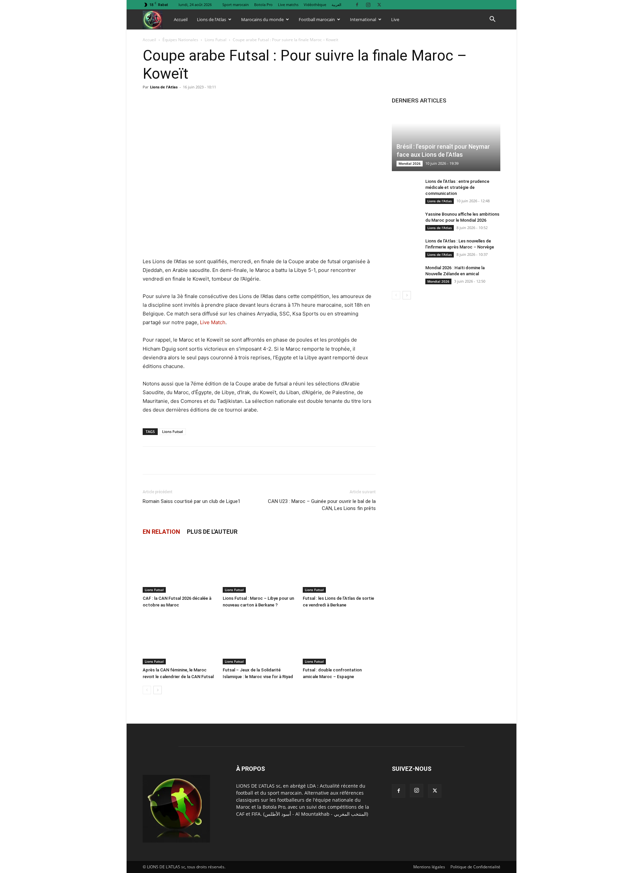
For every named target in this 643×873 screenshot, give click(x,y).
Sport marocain (235, 4)
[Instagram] (368, 4)
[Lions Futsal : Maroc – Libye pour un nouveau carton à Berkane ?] (259, 567)
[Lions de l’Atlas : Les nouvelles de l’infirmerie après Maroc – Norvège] (405, 247)
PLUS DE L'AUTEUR (212, 531)
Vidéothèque (315, 4)
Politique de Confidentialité (475, 867)
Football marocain (317, 19)
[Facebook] (357, 4)
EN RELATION (161, 531)
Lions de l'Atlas (163, 86)
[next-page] (157, 690)
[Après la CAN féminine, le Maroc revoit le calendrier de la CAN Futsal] (179, 639)
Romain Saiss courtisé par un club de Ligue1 (191, 501)
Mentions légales (429, 867)
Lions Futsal (215, 40)
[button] (492, 20)
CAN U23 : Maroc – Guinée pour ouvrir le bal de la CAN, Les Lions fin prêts (322, 504)
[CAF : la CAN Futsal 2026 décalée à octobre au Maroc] (179, 567)
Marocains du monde (262, 19)
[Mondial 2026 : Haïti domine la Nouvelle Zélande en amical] (405, 274)
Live (395, 19)
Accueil (181, 19)
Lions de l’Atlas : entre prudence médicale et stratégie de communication (457, 187)
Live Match (212, 322)
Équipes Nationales (180, 40)
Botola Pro (263, 4)
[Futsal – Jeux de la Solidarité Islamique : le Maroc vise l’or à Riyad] (259, 639)
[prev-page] (147, 690)
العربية (336, 4)
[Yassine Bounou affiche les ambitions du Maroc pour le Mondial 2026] (405, 221)
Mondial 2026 (410, 163)
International (363, 19)
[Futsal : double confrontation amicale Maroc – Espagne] (339, 639)
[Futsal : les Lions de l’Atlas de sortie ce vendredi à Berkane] (339, 567)
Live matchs (288, 4)
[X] (379, 4)
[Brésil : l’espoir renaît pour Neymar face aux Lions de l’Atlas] (446, 141)
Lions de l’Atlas (211, 19)
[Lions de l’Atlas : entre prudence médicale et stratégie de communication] (405, 188)
